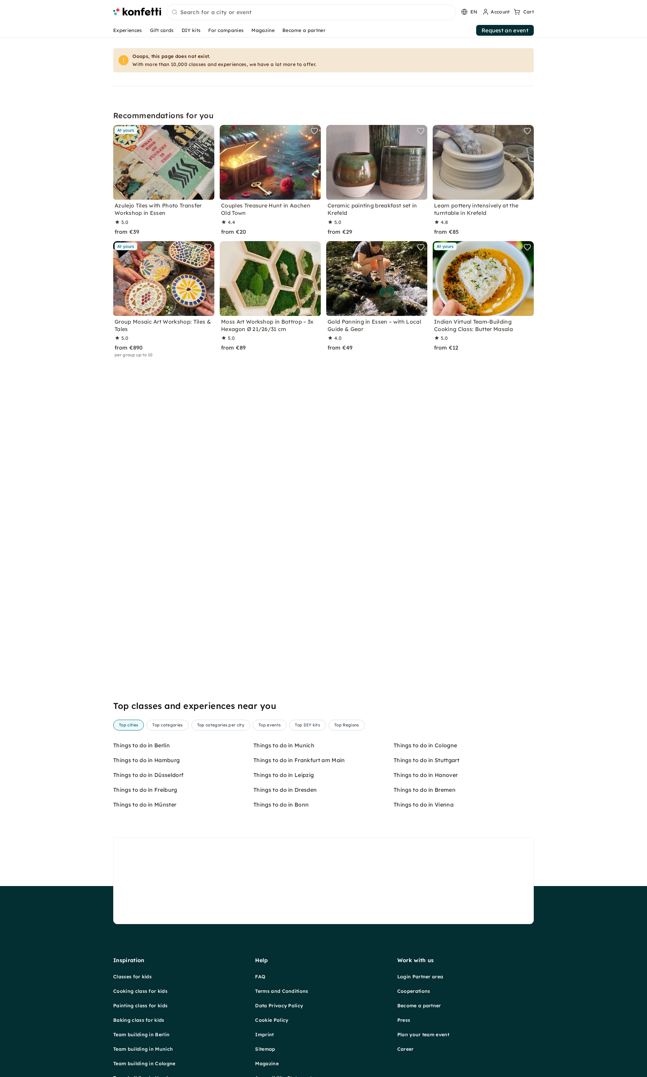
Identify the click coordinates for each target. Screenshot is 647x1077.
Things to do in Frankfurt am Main (299, 760)
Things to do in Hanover (426, 775)
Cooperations (413, 991)
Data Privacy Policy (279, 1006)
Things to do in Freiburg (145, 789)
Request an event (505, 30)
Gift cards (162, 30)
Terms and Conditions (281, 991)
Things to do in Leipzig (283, 775)
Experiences (127, 30)
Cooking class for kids (140, 991)
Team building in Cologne (144, 1063)
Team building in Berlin (141, 1035)
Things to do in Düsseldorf (148, 775)
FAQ (260, 977)
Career (405, 1049)
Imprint (264, 1035)
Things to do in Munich (283, 745)
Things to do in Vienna (424, 804)
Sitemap (265, 1049)
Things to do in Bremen (425, 789)
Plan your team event (423, 1035)
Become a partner (304, 30)
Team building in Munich (143, 1049)
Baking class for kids (138, 1020)
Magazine (263, 30)
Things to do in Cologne (425, 745)
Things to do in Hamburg (146, 760)
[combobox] (311, 12)
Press (403, 1020)
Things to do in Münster (144, 804)
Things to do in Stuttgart (426, 760)
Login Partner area (420, 977)
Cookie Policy (271, 1020)
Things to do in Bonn (281, 804)
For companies (226, 30)
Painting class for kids (140, 1006)
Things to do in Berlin (141, 745)
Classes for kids (132, 977)
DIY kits (191, 30)
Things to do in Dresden (285, 789)
